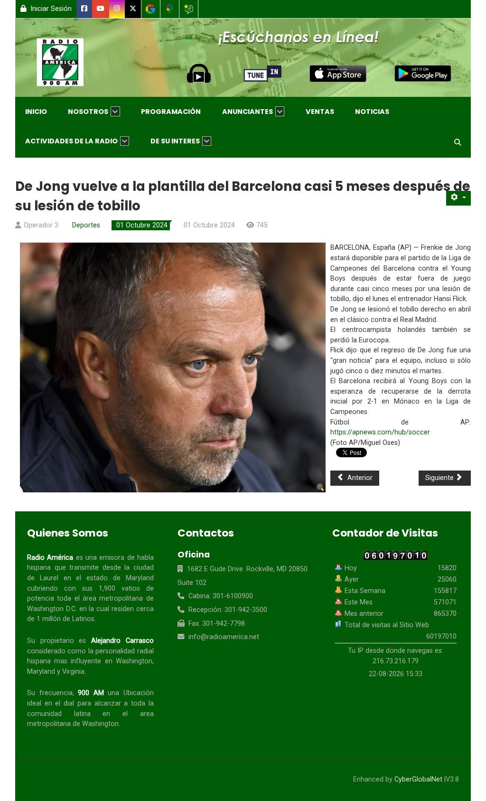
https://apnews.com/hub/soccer (380, 432)
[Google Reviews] (188, 9)
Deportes (86, 225)
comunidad (44, 714)
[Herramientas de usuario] (458, 198)
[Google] (150, 9)
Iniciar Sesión (50, 9)
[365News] (70, 64)
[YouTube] (101, 9)
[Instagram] (117, 9)
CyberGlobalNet (418, 779)
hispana (39, 568)
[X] (133, 9)
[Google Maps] (169, 9)
